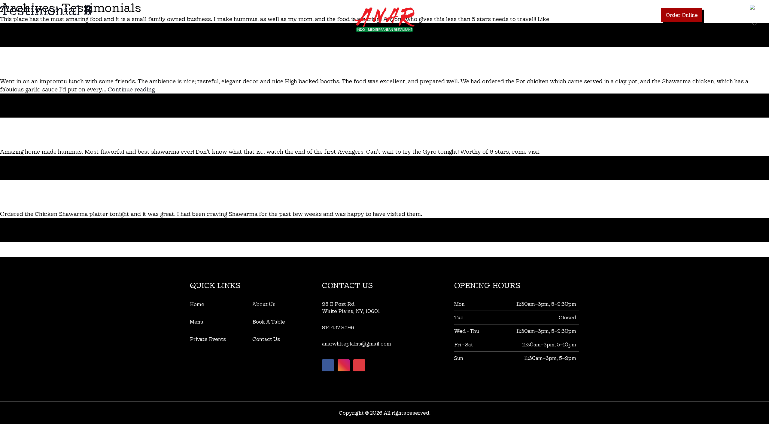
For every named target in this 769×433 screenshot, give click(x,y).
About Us (263, 304)
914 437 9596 (725, 15)
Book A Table (639, 15)
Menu (40, 15)
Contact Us (115, 15)
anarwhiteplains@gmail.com (356, 343)
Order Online (682, 15)
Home (197, 304)
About (18, 15)
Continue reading (131, 89)
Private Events (74, 15)
